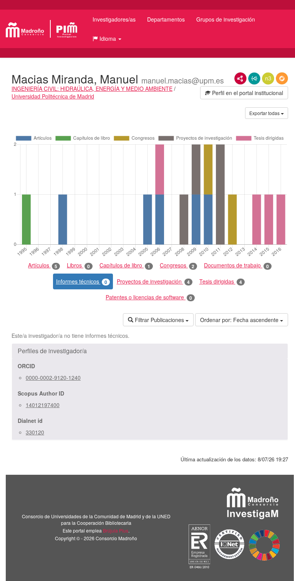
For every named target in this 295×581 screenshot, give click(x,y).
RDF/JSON (282, 78)
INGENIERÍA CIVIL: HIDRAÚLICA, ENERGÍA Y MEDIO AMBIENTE (92, 88)
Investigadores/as (114, 19)
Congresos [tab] (177, 265)
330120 (35, 432)
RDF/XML (240, 78)
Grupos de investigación (225, 19)
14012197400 (43, 405)
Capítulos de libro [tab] (124, 265)
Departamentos (166, 19)
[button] (107, 38)
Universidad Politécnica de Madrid (53, 96)
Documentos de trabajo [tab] (236, 265)
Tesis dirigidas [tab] (220, 281)
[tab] (150, 351)
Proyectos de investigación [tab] (153, 281)
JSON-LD (254, 78)
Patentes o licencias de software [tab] (149, 297)
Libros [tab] (78, 265)
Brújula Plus (115, 530)
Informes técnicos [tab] (81, 281)
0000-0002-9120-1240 (53, 377)
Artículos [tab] (42, 265)
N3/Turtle (268, 78)
